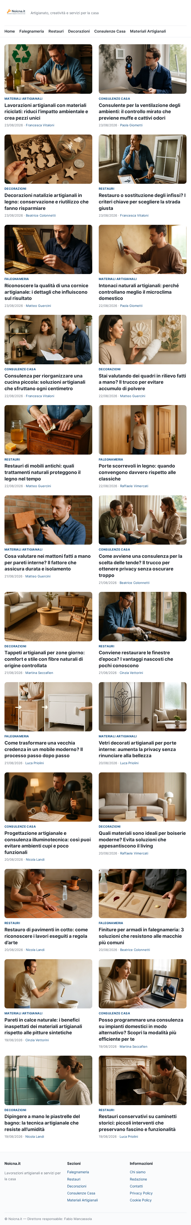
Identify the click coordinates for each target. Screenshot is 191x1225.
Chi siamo (137, 1172)
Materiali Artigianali (148, 31)
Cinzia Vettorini (131, 673)
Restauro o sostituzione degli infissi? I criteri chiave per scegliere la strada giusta (142, 201)
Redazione (138, 1179)
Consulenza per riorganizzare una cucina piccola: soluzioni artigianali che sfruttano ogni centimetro (44, 382)
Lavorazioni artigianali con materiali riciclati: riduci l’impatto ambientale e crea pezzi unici (46, 111)
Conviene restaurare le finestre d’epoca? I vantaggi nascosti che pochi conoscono (136, 659)
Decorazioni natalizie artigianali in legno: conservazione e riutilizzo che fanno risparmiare (46, 201)
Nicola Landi (35, 859)
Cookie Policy (141, 1200)
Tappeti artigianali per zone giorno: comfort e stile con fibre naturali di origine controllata (44, 659)
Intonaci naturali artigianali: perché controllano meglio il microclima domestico (139, 292)
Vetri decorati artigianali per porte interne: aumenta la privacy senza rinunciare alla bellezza (137, 749)
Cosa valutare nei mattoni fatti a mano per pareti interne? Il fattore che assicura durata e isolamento (47, 562)
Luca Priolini (34, 763)
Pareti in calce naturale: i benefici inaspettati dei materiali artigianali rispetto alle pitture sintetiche (43, 1026)
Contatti (136, 1186)
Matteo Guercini (38, 306)
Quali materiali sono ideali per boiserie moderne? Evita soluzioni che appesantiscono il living (142, 839)
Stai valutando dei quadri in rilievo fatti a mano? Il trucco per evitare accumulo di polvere (142, 382)
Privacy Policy (141, 1193)
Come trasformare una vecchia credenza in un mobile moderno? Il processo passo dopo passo (43, 749)
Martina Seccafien (39, 673)
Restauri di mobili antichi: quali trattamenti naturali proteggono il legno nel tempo (42, 472)
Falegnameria (31, 31)
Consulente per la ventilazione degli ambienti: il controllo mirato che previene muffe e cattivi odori (139, 111)
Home (9, 31)
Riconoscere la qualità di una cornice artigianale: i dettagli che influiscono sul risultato (46, 292)
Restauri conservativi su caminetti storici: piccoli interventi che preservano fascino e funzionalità (138, 1123)
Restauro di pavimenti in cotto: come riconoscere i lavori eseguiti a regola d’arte (46, 936)
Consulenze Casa (110, 31)
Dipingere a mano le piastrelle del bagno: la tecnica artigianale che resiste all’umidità (42, 1123)
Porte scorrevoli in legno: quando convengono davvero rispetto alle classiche (137, 472)
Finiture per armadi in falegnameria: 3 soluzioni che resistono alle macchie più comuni (141, 936)
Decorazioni (79, 31)
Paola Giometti (131, 125)
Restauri (56, 31)
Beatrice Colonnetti (41, 215)
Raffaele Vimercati (134, 486)
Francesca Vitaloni (40, 125)
